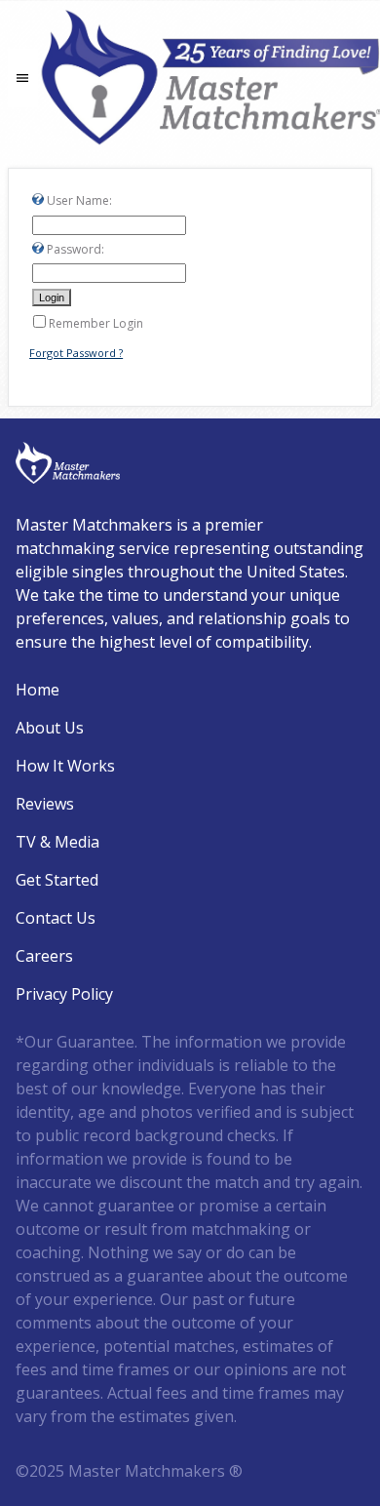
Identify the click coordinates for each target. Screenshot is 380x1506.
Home (37, 689)
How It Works (65, 765)
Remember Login (96, 323)
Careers (44, 956)
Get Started (57, 880)
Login (12, 1494)
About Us (50, 727)
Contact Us (55, 918)
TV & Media (57, 841)
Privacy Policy (64, 994)
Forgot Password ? (76, 352)
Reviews (45, 803)
